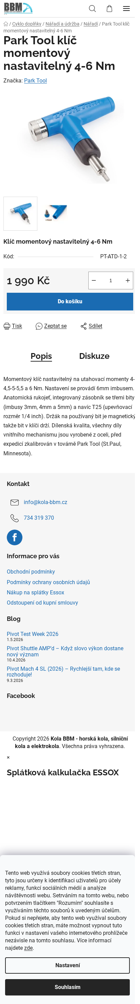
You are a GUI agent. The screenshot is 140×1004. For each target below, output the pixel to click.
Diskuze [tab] (94, 356)
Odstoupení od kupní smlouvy (42, 602)
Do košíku (70, 301)
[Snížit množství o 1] (94, 280)
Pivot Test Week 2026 (32, 634)
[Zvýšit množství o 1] (128, 280)
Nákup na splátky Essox (35, 592)
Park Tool (35, 80)
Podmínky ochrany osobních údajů (48, 582)
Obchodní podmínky (31, 571)
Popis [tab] (41, 356)
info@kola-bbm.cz (45, 502)
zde (28, 948)
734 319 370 (39, 518)
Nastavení (67, 965)
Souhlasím (68, 987)
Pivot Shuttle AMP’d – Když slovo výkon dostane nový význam (65, 651)
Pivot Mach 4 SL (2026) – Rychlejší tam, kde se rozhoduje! (63, 672)
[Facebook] (14, 537)
